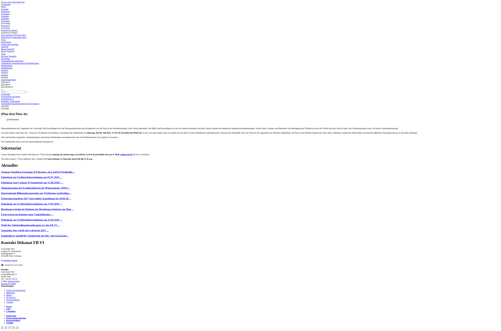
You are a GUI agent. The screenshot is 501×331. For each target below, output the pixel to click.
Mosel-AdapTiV (8, 49)
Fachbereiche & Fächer (10, 97)
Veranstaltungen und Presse (12, 61)
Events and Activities (9, 44)
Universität (5, 94)
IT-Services (11, 297)
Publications (6, 42)
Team (3, 54)
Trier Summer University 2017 (13, 35)
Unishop (9, 302)
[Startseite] (13, 2)
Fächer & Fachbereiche (15, 290)
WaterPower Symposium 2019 (13, 37)
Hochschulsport (12, 300)
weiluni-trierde (126, 154)
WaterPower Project (9, 30)
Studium (4, 70)
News (3, 40)
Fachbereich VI (7, 99)
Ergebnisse (5, 58)
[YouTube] (10, 329)
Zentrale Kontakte (8, 284)
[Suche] (26, 92)
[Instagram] (14, 329)
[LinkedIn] (17, 329)
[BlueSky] (7, 329)
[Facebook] (3, 329)
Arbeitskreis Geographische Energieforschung (20, 63)
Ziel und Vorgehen (8, 56)
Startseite (4, 9)
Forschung (5, 11)
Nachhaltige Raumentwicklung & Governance (20, 104)
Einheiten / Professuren (10, 101)
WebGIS (4, 47)
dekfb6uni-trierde (10, 260)
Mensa (9, 295)
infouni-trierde (14, 281)
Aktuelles (5, 16)
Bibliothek (10, 293)
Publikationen (6, 66)
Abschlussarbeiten (8, 80)
